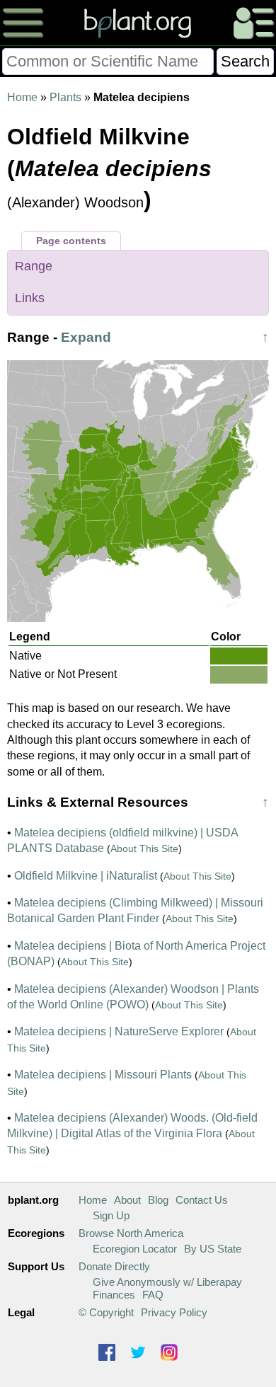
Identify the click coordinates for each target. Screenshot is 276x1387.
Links (30, 298)
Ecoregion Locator (135, 1249)
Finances (114, 1295)
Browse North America (131, 1233)
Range (33, 266)
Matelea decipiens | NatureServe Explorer (119, 1031)
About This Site (144, 848)
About (127, 1200)
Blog (158, 1200)
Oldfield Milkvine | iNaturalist (85, 876)
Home (22, 97)
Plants (65, 97)
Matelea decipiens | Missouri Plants (103, 1075)
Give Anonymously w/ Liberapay (167, 1282)
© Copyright (106, 1312)
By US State (212, 1249)
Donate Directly (114, 1266)
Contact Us (202, 1200)
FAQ (152, 1295)
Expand (86, 337)
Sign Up (111, 1215)
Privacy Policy (174, 1312)
